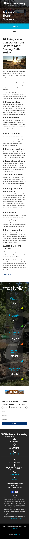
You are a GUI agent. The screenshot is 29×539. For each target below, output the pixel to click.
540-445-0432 (14, 454)
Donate (14, 26)
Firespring (17, 534)
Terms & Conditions (14, 530)
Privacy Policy (14, 528)
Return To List (7, 274)
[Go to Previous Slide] (2, 408)
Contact (14, 480)
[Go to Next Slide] (26, 408)
